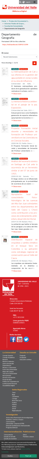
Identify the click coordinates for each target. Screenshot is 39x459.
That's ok (28, 456)
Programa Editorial (11, 427)
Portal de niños (7, 379)
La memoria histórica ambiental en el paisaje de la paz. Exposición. (24, 104)
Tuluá (13, 392)
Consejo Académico (9, 357)
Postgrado (23, 357)
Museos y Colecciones (9, 367)
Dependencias (7, 365)
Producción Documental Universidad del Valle (19, 21)
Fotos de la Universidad (10, 369)
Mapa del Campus (8, 371)
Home (4, 21)
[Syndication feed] (34, 63)
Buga (13, 394)
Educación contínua (25, 359)
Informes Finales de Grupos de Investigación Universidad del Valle (14, 23)
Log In (28, 2)
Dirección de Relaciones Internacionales (18, 425)
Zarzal (14, 408)
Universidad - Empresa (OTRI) (15, 423)
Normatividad (7, 375)
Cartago (14, 398)
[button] (23, 2)
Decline (10, 456)
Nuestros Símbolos (8, 361)
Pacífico (14, 402)
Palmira (14, 404)
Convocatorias (10, 421)
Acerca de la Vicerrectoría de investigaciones (19, 417)
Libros (25, 434)
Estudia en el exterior (10, 438)
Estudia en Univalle (9, 436)
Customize (4, 452)
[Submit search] (20, 2)
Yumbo (14, 406)
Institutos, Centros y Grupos (14, 419)
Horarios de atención (9, 377)
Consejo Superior (8, 355)
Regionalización (16, 410)
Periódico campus (28, 436)
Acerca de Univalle (8, 363)
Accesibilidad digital (9, 385)
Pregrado (22, 355)
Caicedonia (15, 396)
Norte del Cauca (17, 400)
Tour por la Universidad (10, 373)
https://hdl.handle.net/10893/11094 (15, 44)
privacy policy (25, 449)
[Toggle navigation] (34, 2)
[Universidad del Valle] (8, 287)
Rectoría (5, 359)
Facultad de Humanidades (13, 26)
